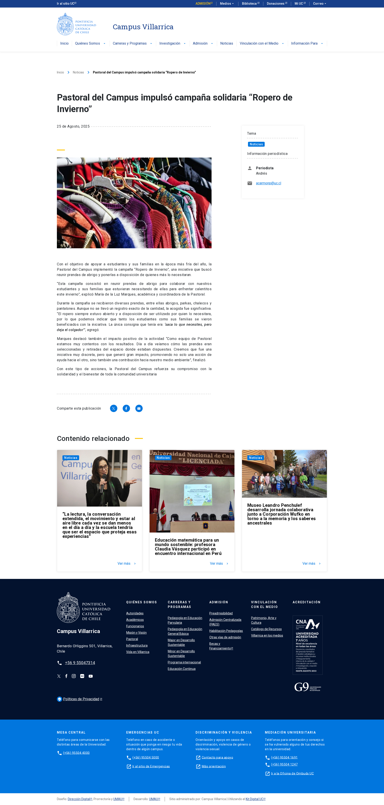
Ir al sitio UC (65, 3)
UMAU (117, 799)
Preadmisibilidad (221, 613)
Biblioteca (249, 3)
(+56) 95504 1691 (284, 757)
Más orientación (214, 766)
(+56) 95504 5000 (145, 757)
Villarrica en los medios (267, 635)
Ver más (127, 563)
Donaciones (276, 3)
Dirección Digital (79, 799)
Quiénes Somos (90, 43)
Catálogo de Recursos (266, 629)
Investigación (172, 43)
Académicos (135, 620)
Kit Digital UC (254, 799)
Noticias (226, 43)
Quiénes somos (141, 602)
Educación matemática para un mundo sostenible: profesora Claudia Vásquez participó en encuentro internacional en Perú (188, 547)
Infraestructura (137, 645)
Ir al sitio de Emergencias (151, 766)
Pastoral (132, 639)
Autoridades (135, 613)
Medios (227, 3)
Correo (320, 3)
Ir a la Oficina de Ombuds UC (292, 773)
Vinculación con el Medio (262, 43)
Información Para (307, 43)
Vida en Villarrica (137, 652)
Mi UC (299, 3)
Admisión (203, 3)
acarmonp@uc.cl (268, 183)
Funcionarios (135, 626)
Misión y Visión (136, 632)
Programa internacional (184, 662)
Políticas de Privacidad (81, 699)
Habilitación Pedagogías (226, 631)
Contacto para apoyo (217, 757)
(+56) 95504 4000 (76, 752)
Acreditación (307, 602)
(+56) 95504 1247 (284, 764)
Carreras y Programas (133, 43)
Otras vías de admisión (225, 637)
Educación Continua (182, 669)
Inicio (64, 43)
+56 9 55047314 (80, 662)
